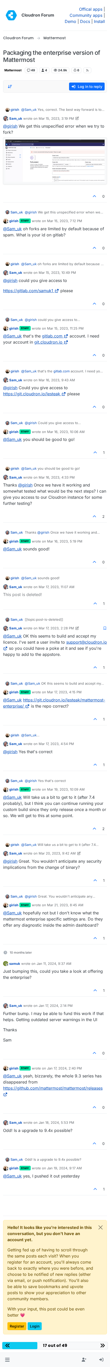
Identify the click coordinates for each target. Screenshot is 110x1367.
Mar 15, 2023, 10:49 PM (57, 272)
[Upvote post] (94, 196)
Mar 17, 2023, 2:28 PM (56, 628)
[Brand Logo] (11, 15)
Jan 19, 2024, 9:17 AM (64, 1168)
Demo (70, 21)
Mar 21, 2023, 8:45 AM (65, 905)
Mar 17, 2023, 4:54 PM (56, 744)
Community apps (86, 15)
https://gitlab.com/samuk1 (28, 290)
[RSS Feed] (87, 70)
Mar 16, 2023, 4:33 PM (57, 477)
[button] (7, 1360)
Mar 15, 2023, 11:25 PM (65, 328)
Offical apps (90, 9)
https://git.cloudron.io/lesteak (31, 393)
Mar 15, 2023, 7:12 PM (64, 221)
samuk (14, 964)
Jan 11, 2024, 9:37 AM (54, 964)
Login (34, 1326)
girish (14, 109)
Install (99, 21)
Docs (85, 21)
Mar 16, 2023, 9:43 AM (57, 380)
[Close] (100, 1227)
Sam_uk (15, 118)
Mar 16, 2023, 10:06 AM (66, 432)
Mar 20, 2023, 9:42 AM (57, 853)
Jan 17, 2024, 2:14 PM (56, 1006)
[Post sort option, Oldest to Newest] (10, 87)
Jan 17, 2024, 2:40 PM (64, 1068)
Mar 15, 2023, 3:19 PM (56, 118)
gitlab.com (52, 336)
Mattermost (12, 70)
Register (17, 1326)
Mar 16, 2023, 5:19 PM (64, 541)
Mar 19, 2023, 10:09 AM (66, 789)
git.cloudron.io (48, 342)
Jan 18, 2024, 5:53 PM (56, 1122)
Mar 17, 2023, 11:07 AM (56, 587)
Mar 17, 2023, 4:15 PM (64, 692)
